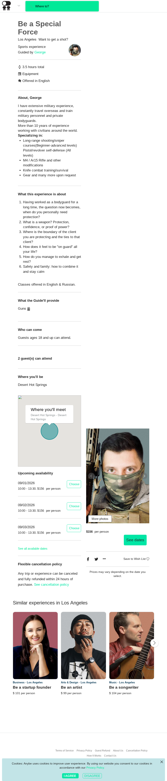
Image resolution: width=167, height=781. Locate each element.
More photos (100, 518)
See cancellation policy (51, 585)
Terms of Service (64, 750)
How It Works (94, 755)
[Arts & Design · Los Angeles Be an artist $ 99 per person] (83, 697)
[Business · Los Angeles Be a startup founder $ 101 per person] (35, 697)
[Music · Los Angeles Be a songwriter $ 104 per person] (131, 697)
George (40, 52)
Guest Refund (102, 750)
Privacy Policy (84, 750)
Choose (74, 484)
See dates (135, 540)
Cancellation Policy (136, 750)
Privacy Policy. (95, 767)
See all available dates (32, 548)
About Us (118, 750)
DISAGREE (92, 776)
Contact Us (110, 755)
